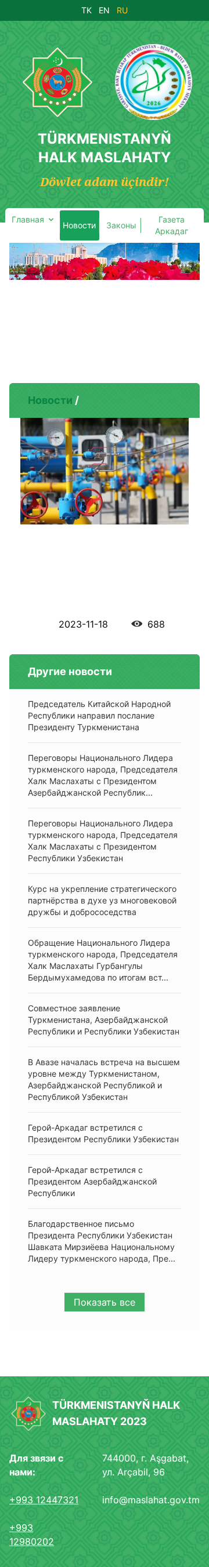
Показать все (104, 1302)
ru (122, 10)
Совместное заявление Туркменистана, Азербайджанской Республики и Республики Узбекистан (103, 1019)
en (104, 10)
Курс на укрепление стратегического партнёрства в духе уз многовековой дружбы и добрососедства (102, 900)
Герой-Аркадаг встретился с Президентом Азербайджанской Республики (92, 1181)
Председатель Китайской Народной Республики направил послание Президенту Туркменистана (99, 715)
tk (86, 10)
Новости (50, 400)
